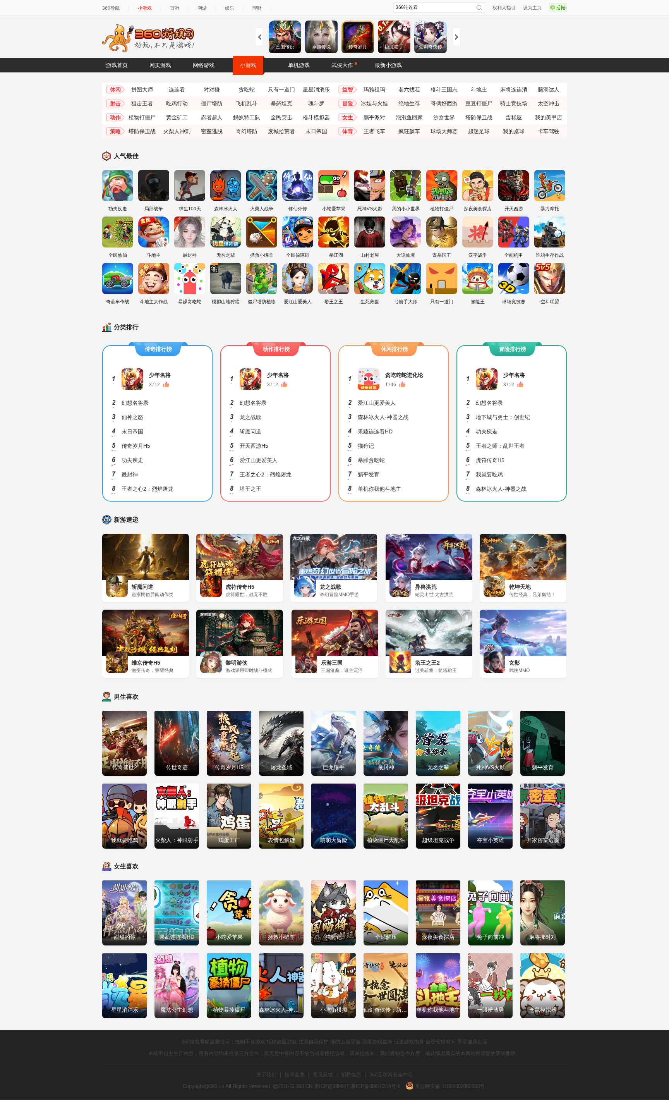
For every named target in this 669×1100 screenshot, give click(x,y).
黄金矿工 (177, 117)
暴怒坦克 (281, 103)
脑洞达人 (548, 89)
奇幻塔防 (246, 131)
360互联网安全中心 (391, 1075)
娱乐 (229, 8)
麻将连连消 (513, 89)
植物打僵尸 (142, 117)
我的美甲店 (548, 117)
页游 (174, 8)
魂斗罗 (316, 103)
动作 (115, 117)
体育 (347, 131)
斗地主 (479, 89)
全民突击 (281, 117)
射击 (115, 103)
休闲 (115, 89)
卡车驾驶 (548, 131)
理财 (257, 8)
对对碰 (212, 89)
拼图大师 (142, 89)
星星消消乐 (316, 89)
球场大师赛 (444, 131)
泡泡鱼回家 (409, 117)
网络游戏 (203, 65)
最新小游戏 (388, 65)
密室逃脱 (212, 131)
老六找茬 (409, 89)
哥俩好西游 (444, 103)
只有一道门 (281, 89)
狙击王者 (142, 103)
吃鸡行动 (177, 103)
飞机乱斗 (246, 103)
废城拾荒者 (281, 131)
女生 (347, 117)
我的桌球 (514, 131)
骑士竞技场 (513, 103)
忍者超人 (212, 117)
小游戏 (145, 8)
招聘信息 (351, 1075)
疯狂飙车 (409, 131)
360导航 (111, 8)
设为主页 (532, 7)
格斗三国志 (444, 89)
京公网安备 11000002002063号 (449, 1086)
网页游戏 (160, 65)
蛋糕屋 (514, 117)
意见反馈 (323, 1075)
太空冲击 (548, 103)
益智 (347, 89)
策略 (115, 131)
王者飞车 (374, 131)
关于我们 (266, 1075)
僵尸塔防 (212, 103)
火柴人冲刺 (176, 131)
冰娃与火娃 (374, 103)
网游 (202, 8)
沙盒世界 (444, 117)
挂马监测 (295, 1075)
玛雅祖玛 (374, 89)
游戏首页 (117, 65)
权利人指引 (504, 7)
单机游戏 (299, 65)
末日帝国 (316, 131)
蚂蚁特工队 (246, 117)
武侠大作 (342, 65)
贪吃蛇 (246, 89)
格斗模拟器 (316, 117)
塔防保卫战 (478, 117)
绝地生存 (409, 103)
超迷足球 (479, 131)
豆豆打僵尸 (478, 103)
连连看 (177, 89)
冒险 (347, 103)
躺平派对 (374, 117)
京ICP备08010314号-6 (375, 1086)
